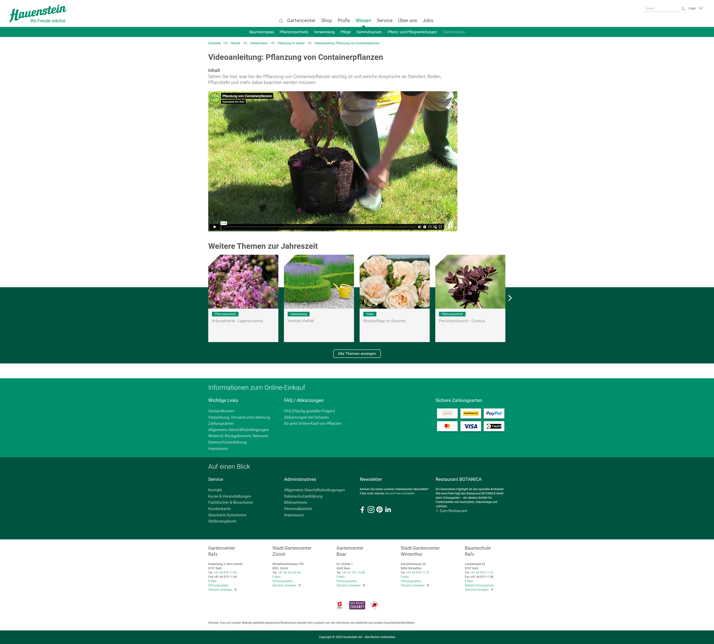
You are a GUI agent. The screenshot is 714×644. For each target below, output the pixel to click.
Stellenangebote (222, 521)
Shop (326, 20)
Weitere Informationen (479, 585)
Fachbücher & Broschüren (230, 502)
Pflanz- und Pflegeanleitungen (412, 32)
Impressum (218, 448)
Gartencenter (301, 20)
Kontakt (215, 490)
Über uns (407, 20)
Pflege (345, 32)
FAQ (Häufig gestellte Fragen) (309, 411)
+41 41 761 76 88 (353, 572)
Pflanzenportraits (294, 32)
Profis (344, 20)
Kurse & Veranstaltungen (229, 496)
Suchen (684, 8)
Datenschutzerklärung (227, 442)
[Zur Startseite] (38, 13)
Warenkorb (700, 8)
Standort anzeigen (220, 589)
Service (385, 20)
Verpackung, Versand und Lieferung (239, 417)
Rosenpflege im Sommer (384, 321)
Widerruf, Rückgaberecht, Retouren (238, 436)
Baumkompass (261, 32)
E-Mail (212, 581)
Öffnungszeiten (218, 585)
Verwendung (324, 32)
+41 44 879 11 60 (225, 572)
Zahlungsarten (221, 423)
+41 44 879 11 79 (417, 572)
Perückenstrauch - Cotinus (462, 321)
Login (692, 8)
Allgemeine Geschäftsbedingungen (238, 430)
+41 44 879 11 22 (481, 572)
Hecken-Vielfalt (301, 321)
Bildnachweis (295, 502)
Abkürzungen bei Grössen (306, 417)
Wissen (363, 20)
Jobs (428, 20)
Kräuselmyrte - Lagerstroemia (237, 321)
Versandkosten (221, 411)
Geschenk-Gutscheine (227, 515)
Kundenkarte (219, 509)
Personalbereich (298, 509)
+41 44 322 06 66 (289, 572)
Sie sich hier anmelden (400, 493)
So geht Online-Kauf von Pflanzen (313, 423)
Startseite (281, 20)
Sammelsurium (369, 32)
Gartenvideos (454, 32)
